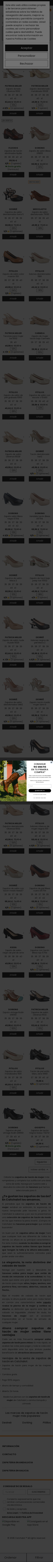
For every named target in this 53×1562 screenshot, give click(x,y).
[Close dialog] (51, 762)
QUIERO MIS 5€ (40, 790)
